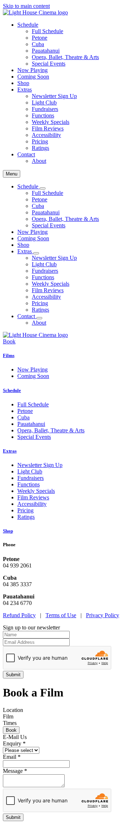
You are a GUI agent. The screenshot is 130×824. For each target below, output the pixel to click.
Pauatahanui (46, 51)
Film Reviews (48, 128)
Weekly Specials (50, 122)
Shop (23, 83)
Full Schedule (47, 31)
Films (8, 355)
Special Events (48, 64)
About (39, 161)
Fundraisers (45, 109)
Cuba (38, 44)
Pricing (40, 141)
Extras (10, 451)
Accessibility (46, 135)
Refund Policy (19, 615)
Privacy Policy (102, 615)
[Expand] (43, 188)
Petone (39, 38)
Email (12, 757)
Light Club (44, 102)
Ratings (40, 148)
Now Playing (32, 70)
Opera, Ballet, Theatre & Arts (65, 57)
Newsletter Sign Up (54, 96)
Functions (43, 115)
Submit (13, 817)
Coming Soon (33, 77)
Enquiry (14, 743)
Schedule (12, 390)
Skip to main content (26, 6)
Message (15, 771)
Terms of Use (61, 615)
